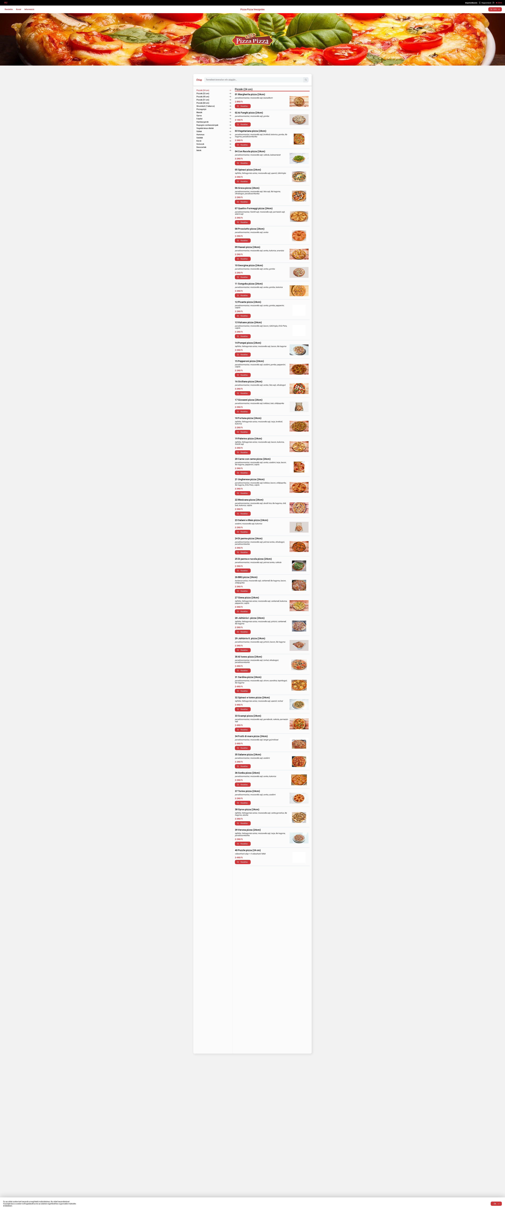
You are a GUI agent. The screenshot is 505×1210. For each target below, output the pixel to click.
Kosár (18, 9)
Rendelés (9, 9)
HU (5, 3)
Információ (29, 9)
